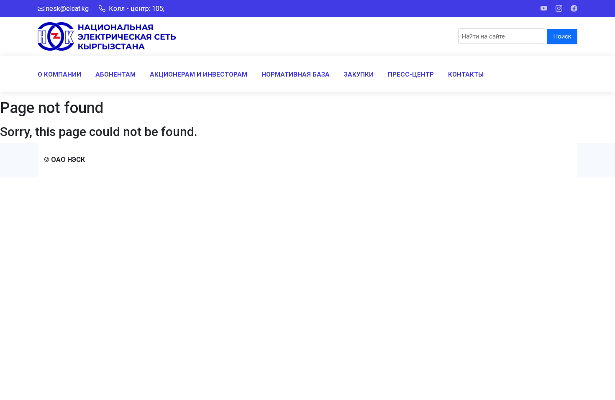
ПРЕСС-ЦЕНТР (411, 74)
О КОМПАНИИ (59, 74)
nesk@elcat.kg (67, 9)
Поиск (562, 36)
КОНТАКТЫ (466, 74)
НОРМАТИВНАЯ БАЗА (295, 74)
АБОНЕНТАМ (115, 74)
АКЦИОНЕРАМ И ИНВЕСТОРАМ (198, 74)
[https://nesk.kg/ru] (107, 36)
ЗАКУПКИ (359, 74)
